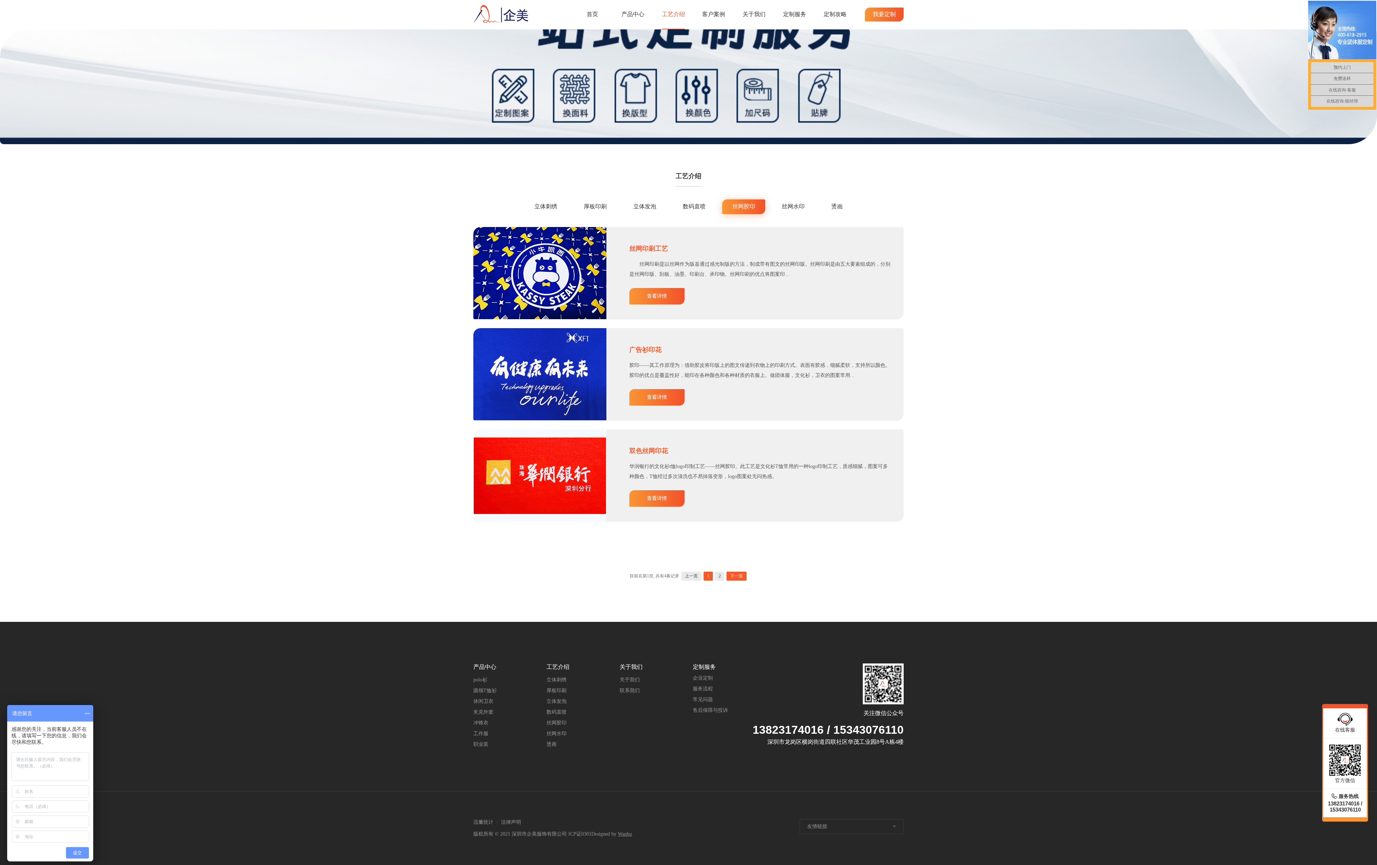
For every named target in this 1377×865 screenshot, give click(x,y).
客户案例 (713, 14)
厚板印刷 (595, 206)
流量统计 (483, 822)
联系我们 (630, 690)
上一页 (691, 575)
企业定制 (703, 678)
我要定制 (884, 14)
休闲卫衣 (483, 701)
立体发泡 (644, 206)
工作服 (480, 733)
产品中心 (632, 14)
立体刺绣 (545, 206)
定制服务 (794, 14)
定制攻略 (835, 14)
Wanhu (625, 834)
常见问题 (703, 699)
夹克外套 (483, 712)
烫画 (837, 206)
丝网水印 (793, 206)
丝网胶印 (743, 206)
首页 (592, 14)
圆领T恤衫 (485, 690)
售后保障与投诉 (710, 710)
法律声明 (511, 822)
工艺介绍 (673, 14)
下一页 (736, 575)
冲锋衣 (480, 722)
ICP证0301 (579, 834)
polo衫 (480, 679)
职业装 (480, 744)
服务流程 (703, 688)
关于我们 (754, 14)
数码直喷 (694, 206)
